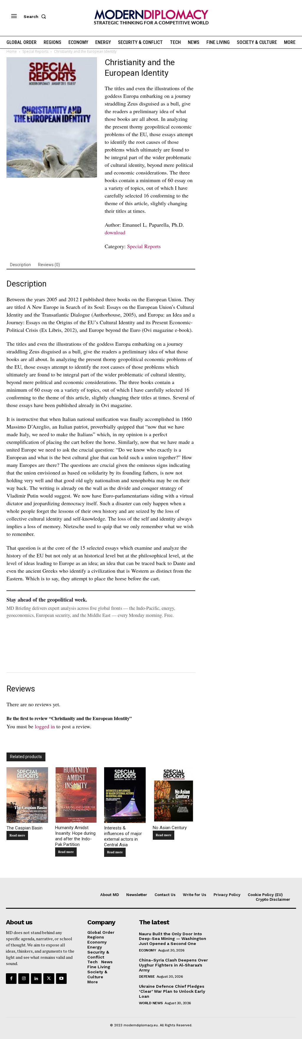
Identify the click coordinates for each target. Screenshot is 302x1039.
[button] (36, 16)
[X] (48, 978)
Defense (147, 976)
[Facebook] (11, 978)
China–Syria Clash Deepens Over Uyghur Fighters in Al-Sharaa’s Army (173, 965)
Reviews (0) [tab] (49, 264)
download (115, 232)
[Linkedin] (36, 978)
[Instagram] (23, 978)
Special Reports (35, 51)
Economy (147, 950)
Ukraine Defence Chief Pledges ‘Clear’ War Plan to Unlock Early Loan (172, 991)
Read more (17, 835)
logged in (45, 726)
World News (151, 1003)
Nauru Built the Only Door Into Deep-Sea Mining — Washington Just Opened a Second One (172, 938)
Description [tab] (20, 264)
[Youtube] (61, 978)
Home (11, 51)
